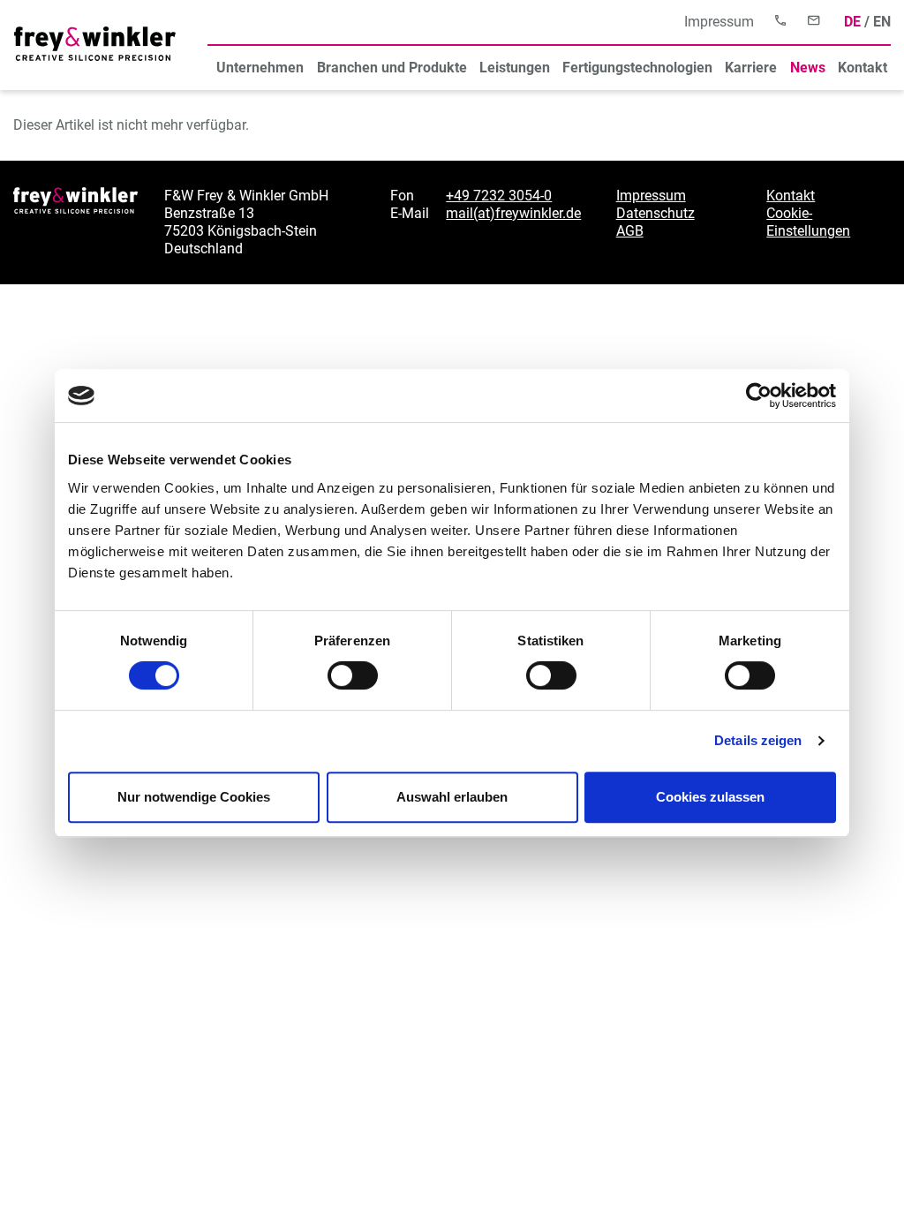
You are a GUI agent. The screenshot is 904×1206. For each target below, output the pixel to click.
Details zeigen (758, 740)
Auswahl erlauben (452, 796)
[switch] (353, 675)
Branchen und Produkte (392, 67)
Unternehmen (260, 67)
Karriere (751, 67)
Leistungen (514, 67)
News (807, 67)
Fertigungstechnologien (637, 67)
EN (882, 21)
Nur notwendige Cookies (193, 796)
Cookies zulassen (710, 796)
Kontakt (862, 67)
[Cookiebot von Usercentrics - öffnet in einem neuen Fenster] (759, 395)
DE (852, 21)
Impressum (719, 21)
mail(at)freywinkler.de (513, 213)
